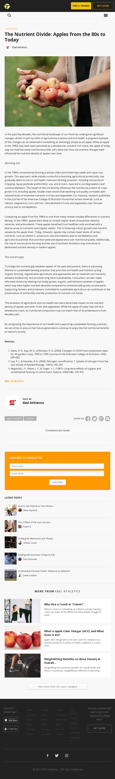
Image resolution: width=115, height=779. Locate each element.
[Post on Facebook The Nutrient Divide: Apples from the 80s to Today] (88, 418)
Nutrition (11, 28)
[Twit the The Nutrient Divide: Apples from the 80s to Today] (94, 418)
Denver (44, 719)
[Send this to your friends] (107, 418)
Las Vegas (45, 734)
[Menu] (106, 15)
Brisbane (31, 729)
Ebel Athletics (14, 381)
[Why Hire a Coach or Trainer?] (23, 611)
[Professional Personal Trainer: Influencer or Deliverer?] (11, 575)
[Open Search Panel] (9, 15)
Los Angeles (61, 714)
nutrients (30, 418)
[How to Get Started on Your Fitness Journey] (11, 510)
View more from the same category (57, 686)
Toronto (74, 727)
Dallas (44, 714)
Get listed (103, 5)
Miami (58, 724)
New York (60, 729)
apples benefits (14, 418)
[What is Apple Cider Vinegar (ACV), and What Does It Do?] (23, 638)
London (59, 710)
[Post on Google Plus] (101, 418)
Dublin (44, 724)
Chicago (44, 710)
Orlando (59, 734)
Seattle (73, 718)
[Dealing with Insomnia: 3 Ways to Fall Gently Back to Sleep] (11, 559)
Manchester (61, 719)
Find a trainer (81, 5)
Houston (45, 729)
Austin (29, 719)
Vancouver (75, 732)
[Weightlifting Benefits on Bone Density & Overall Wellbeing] (23, 666)
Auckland (31, 714)
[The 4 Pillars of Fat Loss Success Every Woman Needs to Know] (11, 526)
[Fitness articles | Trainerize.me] (6, 6)
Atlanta (30, 710)
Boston (30, 724)
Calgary (30, 734)
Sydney (73, 723)
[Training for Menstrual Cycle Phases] (11, 542)
